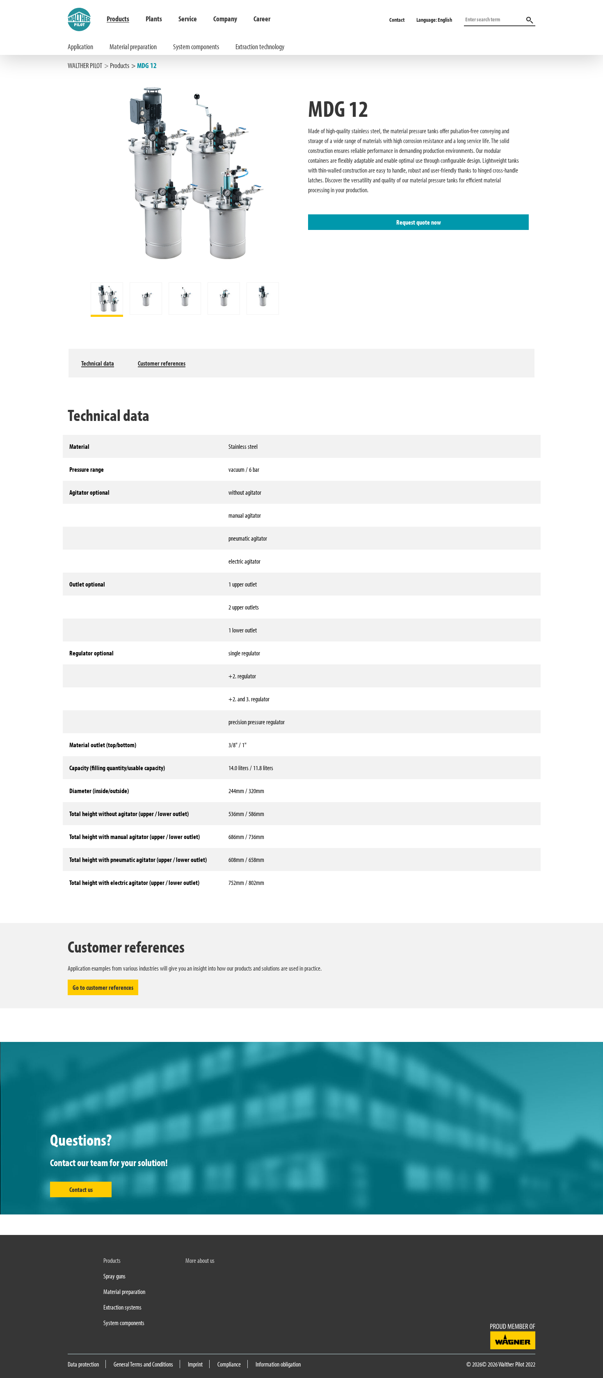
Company (225, 18)
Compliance (229, 1364)
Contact (396, 19)
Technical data (97, 363)
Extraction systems (122, 1307)
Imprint (195, 1364)
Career (262, 18)
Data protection (83, 1364)
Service (187, 18)
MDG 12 (147, 65)
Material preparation (133, 46)
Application (80, 46)
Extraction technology (259, 46)
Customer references (161, 363)
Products (118, 18)
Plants (154, 18)
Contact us (81, 1189)
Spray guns (114, 1276)
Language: (434, 19)
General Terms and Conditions (143, 1364)
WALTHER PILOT (85, 65)
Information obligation (278, 1364)
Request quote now (418, 222)
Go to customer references (103, 987)
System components (196, 46)
